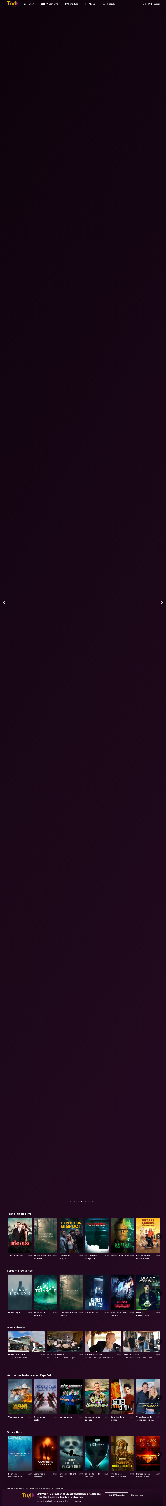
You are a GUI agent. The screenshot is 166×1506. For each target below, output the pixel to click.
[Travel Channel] (13, 3)
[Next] (162, 602)
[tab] (70, 1201)
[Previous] (4, 602)
